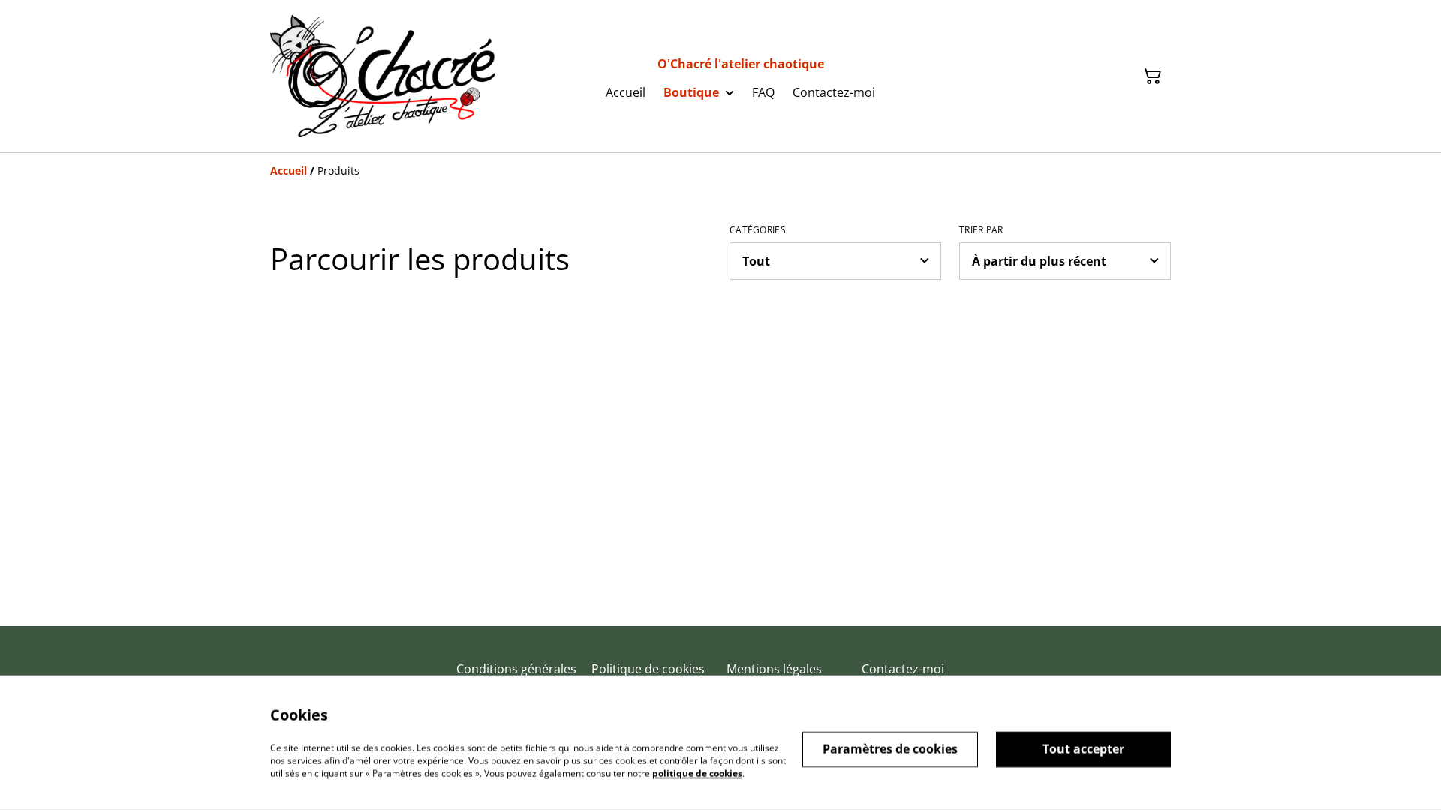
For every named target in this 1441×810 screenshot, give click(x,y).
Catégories (758, 230)
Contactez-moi (903, 669)
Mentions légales (774, 669)
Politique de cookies (648, 669)
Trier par (981, 230)
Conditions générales (516, 669)
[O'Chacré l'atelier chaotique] (382, 76)
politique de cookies (697, 772)
